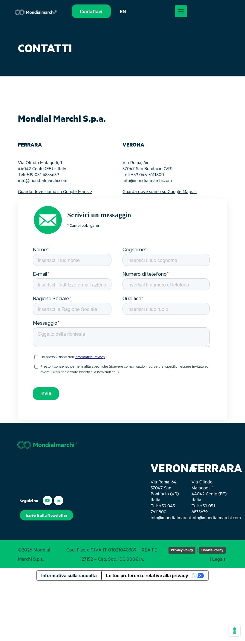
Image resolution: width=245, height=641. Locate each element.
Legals (219, 558)
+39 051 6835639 (42, 174)
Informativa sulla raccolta (69, 575)
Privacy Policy (182, 550)
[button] (46, 515)
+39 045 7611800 (147, 174)
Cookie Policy (212, 550)
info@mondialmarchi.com (42, 180)
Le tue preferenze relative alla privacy (147, 575)
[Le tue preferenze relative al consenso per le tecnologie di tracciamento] (234, 630)
